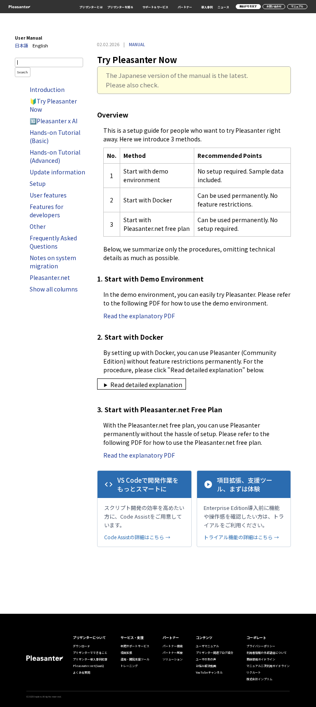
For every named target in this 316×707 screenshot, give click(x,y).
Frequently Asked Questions (53, 242)
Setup (38, 183)
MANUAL (137, 44)
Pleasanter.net (50, 277)
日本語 (21, 45)
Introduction (47, 89)
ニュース (223, 7)
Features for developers (46, 210)
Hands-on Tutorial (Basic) (55, 136)
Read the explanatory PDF (139, 316)
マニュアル (297, 6)
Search (22, 72)
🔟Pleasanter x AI (53, 121)
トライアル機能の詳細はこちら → (241, 536)
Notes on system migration (53, 262)
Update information (57, 172)
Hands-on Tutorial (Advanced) (55, 156)
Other (38, 226)
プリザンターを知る (120, 7)
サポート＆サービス (155, 7)
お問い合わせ (274, 6)
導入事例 (207, 7)
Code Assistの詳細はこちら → (137, 536)
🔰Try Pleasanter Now (53, 105)
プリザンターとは (90, 7)
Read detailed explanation (146, 385)
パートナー (185, 7)
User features (48, 195)
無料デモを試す (248, 6)
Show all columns (54, 289)
